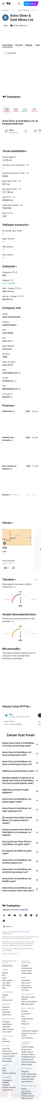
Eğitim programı (27, 1098)
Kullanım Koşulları (27, 1047)
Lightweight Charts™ (29, 1077)
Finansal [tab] (19, 45)
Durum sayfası (26, 1064)
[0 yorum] (13, 568)
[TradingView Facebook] (9, 915)
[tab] (27, 411)
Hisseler (5, 973)
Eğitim (4, 1071)
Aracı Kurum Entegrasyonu (26, 1092)
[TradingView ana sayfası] (8, 3)
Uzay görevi (25, 1014)
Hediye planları (26, 973)
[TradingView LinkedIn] (25, 915)
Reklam (24, 1089)
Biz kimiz (24, 1011)
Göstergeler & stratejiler (7, 1081)
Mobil (4, 1039)
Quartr (24, 948)
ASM (4, 548)
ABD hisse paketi (27, 1004)
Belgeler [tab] (28, 45)
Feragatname (26, 1049)
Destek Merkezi (27, 1019)
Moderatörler (7, 1061)
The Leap (24, 990)
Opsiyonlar (6, 1027)
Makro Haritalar (8, 1029)
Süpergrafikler (7, 966)
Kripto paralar (7, 980)
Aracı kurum (25, 983)
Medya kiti (25, 1024)
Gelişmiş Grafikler (27, 1079)
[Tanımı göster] (15, 157)
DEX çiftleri (6, 985)
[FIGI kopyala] (20, 389)
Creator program (8, 1056)
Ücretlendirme (26, 968)
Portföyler (6, 1022)
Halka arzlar (6, 1015)
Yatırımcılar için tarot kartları (28, 1034)
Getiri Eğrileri (7, 1024)
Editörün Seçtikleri (9, 1073)
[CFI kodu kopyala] (11, 397)
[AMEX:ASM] (4, 543)
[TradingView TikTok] (36, 915)
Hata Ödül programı (28, 1062)
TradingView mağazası (29, 1031)
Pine (3, 988)
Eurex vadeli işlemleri (29, 1002)
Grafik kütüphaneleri (28, 1074)
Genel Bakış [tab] (7, 45)
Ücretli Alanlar (7, 1090)
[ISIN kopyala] (19, 373)
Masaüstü (5, 1041)
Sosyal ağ (6, 1048)
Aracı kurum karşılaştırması (26, 986)
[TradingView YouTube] (14, 915)
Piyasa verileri (26, 971)
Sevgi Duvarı (7, 1051)
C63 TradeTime (27, 1038)
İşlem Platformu (27, 1082)
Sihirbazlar (6, 1085)
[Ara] (19, 3)
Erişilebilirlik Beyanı (28, 1057)
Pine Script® (6, 1032)
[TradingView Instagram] (20, 915)
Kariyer (24, 1021)
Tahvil (4, 978)
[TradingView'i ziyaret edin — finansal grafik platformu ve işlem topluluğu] (11, 96)
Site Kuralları (7, 1058)
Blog (23, 1016)
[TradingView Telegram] (31, 915)
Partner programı (27, 1096)
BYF (3, 975)
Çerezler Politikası (28, 1054)
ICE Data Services (17, 932)
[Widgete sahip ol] (36, 579)
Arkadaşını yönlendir (9, 1053)
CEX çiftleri (6, 983)
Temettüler (6, 1012)
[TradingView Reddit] (3, 920)
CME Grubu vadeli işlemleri (28, 998)
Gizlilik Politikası (27, 1052)
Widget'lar (25, 1071)
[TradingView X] (3, 915)
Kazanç (5, 1010)
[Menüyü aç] (3, 3)
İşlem (4, 1068)
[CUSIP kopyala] (15, 381)
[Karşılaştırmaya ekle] (26, 131)
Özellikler (24, 966)
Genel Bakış (25, 980)
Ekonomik (5, 1007)
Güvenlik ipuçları (27, 1059)
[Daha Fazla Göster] (13, 10)
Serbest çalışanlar (8, 1087)
